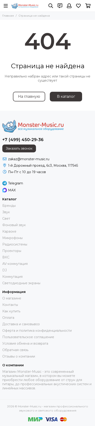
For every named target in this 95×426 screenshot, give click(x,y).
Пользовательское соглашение (28, 337)
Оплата (8, 318)
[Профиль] (69, 6)
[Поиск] (50, 6)
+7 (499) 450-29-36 (23, 139)
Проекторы (11, 251)
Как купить (11, 311)
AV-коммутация (15, 264)
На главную (29, 96)
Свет (6, 218)
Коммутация (12, 277)
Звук (6, 212)
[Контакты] (60, 6)
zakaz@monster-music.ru (28, 159)
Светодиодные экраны (21, 283)
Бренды (9, 206)
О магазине (11, 298)
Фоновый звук (14, 225)
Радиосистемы (14, 244)
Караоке (9, 231)
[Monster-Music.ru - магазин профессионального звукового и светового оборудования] (25, 6)
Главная (8, 15)
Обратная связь (15, 350)
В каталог (66, 96)
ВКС (5, 257)
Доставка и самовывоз (21, 324)
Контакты (10, 305)
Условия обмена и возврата (25, 343)
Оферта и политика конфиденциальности (37, 330)
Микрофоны (12, 238)
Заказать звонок (19, 148)
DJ (4, 270)
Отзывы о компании (18, 356)
